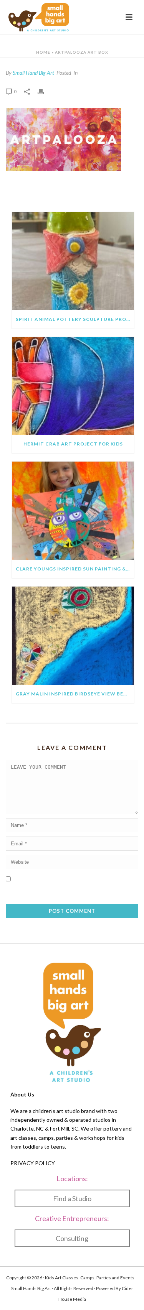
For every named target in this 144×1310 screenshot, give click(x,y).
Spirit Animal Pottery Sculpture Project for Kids (75, 319)
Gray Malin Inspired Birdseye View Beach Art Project (75, 694)
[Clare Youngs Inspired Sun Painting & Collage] (73, 511)
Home (43, 52)
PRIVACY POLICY (32, 1163)
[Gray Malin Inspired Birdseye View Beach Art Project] (73, 636)
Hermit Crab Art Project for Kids (73, 444)
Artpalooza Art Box (81, 52)
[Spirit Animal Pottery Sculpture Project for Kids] (73, 261)
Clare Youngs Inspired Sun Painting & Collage (75, 569)
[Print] (44, 91)
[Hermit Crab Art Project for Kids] (73, 386)
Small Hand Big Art (33, 72)
